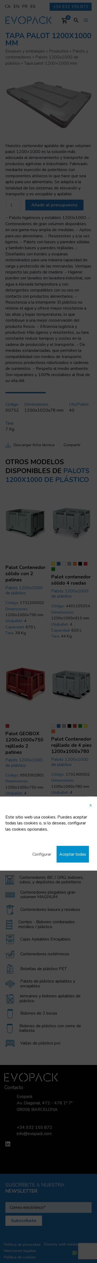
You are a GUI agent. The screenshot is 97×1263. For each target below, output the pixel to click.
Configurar (41, 854)
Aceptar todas (72, 854)
